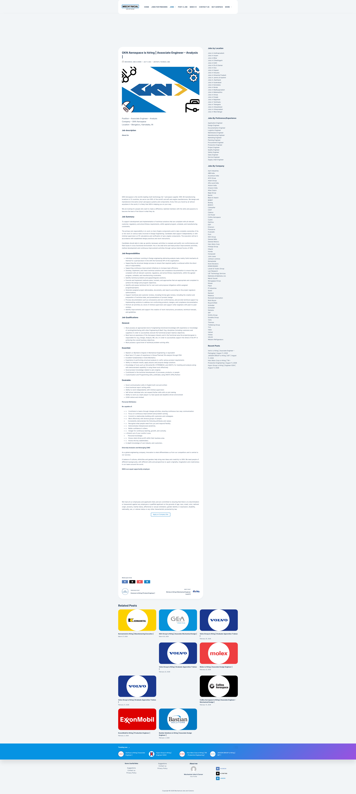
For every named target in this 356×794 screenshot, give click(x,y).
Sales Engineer (213, 155)
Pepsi (210, 286)
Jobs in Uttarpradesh (215, 109)
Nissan (210, 283)
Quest (210, 291)
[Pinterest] (140, 581)
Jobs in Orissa (213, 95)
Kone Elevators (213, 264)
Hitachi (210, 249)
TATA (210, 320)
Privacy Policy (131, 773)
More (227, 7)
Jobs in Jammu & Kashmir (217, 77)
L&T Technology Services (217, 273)
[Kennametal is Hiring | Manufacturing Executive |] (137, 620)
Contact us (204, 7)
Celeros (210, 212)
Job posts (156, 62)
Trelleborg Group (214, 325)
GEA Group (212, 237)
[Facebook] (125, 581)
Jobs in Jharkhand (214, 80)
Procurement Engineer (216, 142)
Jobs (172, 7)
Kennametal (212, 261)
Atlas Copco (212, 190)
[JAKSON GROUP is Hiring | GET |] (213, 754)
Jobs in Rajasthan (214, 99)
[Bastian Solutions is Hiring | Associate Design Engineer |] (178, 719)
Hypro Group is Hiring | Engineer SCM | (222, 365)
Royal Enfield (212, 303)
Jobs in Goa (212, 68)
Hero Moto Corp (214, 244)
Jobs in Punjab (213, 97)
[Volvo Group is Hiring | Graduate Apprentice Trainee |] (219, 620)
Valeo (210, 330)
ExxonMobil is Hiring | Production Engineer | (134, 733)
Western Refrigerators (215, 339)
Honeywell (211, 254)
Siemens (211, 310)
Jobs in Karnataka (214, 85)
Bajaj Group (212, 193)
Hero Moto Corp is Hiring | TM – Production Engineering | (197, 754)
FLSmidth (211, 232)
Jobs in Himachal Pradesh (217, 75)
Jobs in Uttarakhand (215, 107)
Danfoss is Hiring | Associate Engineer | (135, 754)
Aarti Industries (213, 171)
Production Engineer (215, 145)
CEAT (210, 210)
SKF (209, 313)
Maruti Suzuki (212, 278)
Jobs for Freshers (159, 7)
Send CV (193, 7)
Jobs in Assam (213, 55)
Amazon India (212, 188)
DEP (209, 225)
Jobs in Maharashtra (215, 92)
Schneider (211, 308)
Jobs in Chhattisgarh (215, 60)
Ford (209, 234)
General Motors (213, 242)
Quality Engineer (213, 150)
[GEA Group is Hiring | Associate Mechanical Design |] (178, 620)
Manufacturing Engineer (216, 135)
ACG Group (212, 178)
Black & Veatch (213, 198)
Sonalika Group (213, 317)
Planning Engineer (214, 140)
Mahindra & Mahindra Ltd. (217, 276)
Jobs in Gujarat (213, 70)
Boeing (210, 202)
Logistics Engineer (214, 130)
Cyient (210, 220)
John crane (212, 256)
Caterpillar (211, 207)
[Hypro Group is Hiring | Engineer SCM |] (151, 754)
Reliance (211, 295)
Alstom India (212, 185)
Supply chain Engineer (216, 160)
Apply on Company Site (160, 514)
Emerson (211, 227)
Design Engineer (213, 125)
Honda (210, 251)
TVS (209, 327)
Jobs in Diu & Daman (215, 65)
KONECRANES (213, 266)
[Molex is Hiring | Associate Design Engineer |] (219, 653)
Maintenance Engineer (215, 133)
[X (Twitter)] (132, 581)
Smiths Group (212, 315)
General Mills (212, 239)
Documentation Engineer (216, 128)
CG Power (211, 215)
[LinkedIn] (147, 581)
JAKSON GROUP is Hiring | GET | (219, 355)
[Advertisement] (178, 28)
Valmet (210, 332)
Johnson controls (214, 259)
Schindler (211, 305)
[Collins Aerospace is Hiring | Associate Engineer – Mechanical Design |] (219, 686)
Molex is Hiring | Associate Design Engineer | (216, 667)
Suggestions (131, 768)
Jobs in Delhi (212, 63)
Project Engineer (214, 147)
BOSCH (210, 205)
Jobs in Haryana (213, 73)
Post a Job (182, 7)
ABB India (211, 173)
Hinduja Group (213, 246)
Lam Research (213, 271)
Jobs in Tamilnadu (214, 102)
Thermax (211, 322)
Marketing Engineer (215, 138)
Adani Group (212, 181)
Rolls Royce (212, 300)
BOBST (210, 200)
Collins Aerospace (214, 217)
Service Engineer (214, 157)
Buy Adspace (217, 7)
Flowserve (211, 229)
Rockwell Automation (215, 298)
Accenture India (213, 176)
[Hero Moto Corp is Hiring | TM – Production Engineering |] (182, 754)
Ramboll (211, 293)
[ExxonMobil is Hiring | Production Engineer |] (137, 719)
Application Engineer (215, 123)
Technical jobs (165, 62)
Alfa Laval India (213, 183)
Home (146, 7)
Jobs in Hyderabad (214, 82)
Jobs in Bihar (212, 58)
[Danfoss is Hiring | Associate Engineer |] (121, 754)
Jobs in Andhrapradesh (216, 53)
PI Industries (212, 288)
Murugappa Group (214, 281)
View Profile (193, 776)
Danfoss (211, 222)
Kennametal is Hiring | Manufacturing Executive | (136, 634)
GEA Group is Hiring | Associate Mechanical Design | (178, 634)
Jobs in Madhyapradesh (216, 90)
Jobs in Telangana (214, 104)
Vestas (210, 335)
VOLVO (210, 337)
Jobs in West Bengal (215, 112)
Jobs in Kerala (213, 87)
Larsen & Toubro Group (216, 269)
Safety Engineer (213, 152)
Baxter (210, 195)
